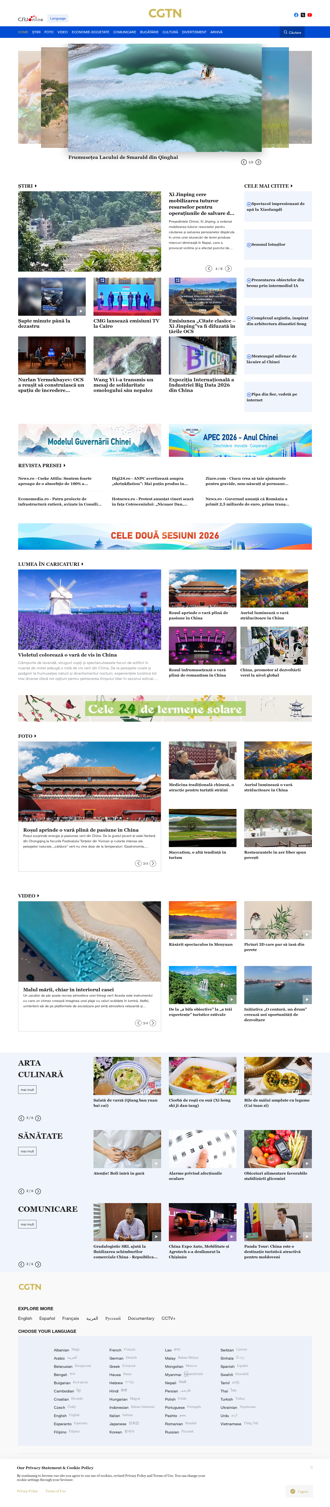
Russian (179, 1432)
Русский (113, 1318)
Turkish (233, 1399)
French (122, 1350)
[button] (209, 268)
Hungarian (124, 1399)
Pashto (175, 1415)
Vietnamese (239, 1423)
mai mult (27, 1090)
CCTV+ (169, 1318)
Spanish (234, 1366)
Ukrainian (238, 1407)
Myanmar (184, 1374)
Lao (172, 1350)
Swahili (235, 1374)
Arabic (65, 1358)
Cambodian (67, 1391)
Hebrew (121, 1382)
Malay (182, 1358)
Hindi (118, 1391)
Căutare (295, 32)
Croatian (68, 1399)
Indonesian (131, 1407)
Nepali (175, 1382)
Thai (228, 1391)
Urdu (229, 1415)
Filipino (67, 1432)
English (25, 1318)
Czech (65, 1407)
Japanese (124, 1423)
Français (70, 1318)
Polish (176, 1399)
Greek (122, 1366)
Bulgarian (71, 1382)
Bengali (64, 1374)
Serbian (234, 1350)
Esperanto (70, 1423)
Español (47, 1318)
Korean (122, 1432)
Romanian (180, 1423)
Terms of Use (56, 1491)
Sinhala (233, 1358)
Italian (121, 1415)
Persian (178, 1391)
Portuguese (183, 1407)
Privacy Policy (27, 1491)
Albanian (66, 1350)
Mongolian (181, 1366)
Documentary (141, 1318)
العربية (92, 1318)
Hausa (120, 1374)
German (123, 1358)
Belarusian (72, 1366)
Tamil (230, 1382)
